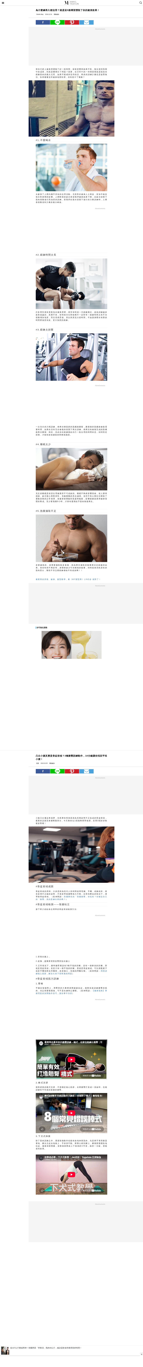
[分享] (43, 22)
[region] (100, 47)
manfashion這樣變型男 (71, 3)
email (86, 22)
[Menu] (3, 3)
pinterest (72, 22)
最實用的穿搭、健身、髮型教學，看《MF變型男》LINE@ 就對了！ (68, 579)
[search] (140, 3)
